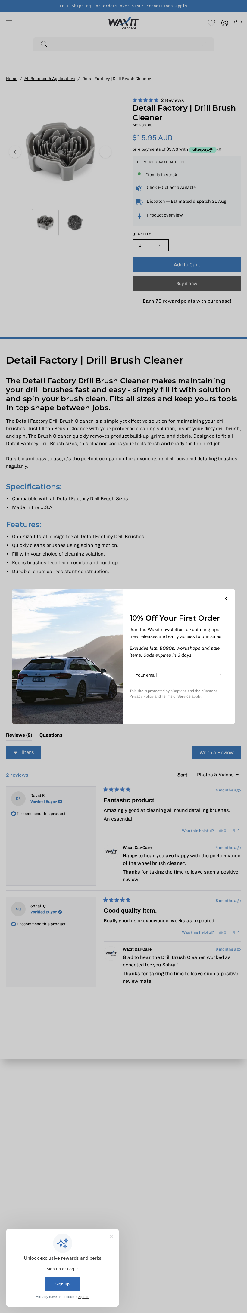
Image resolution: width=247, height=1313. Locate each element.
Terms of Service (176, 696)
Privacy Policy (142, 696)
